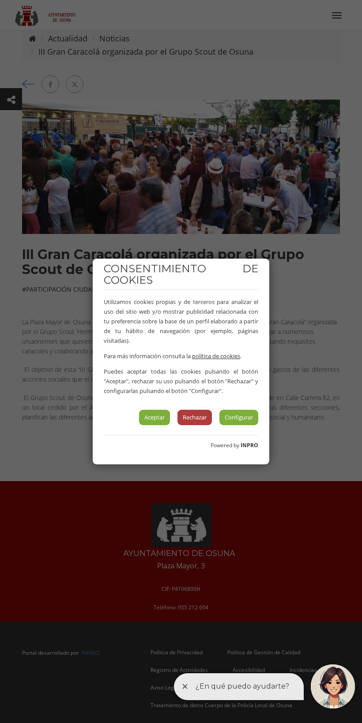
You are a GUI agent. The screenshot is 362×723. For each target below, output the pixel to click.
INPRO (249, 445)
